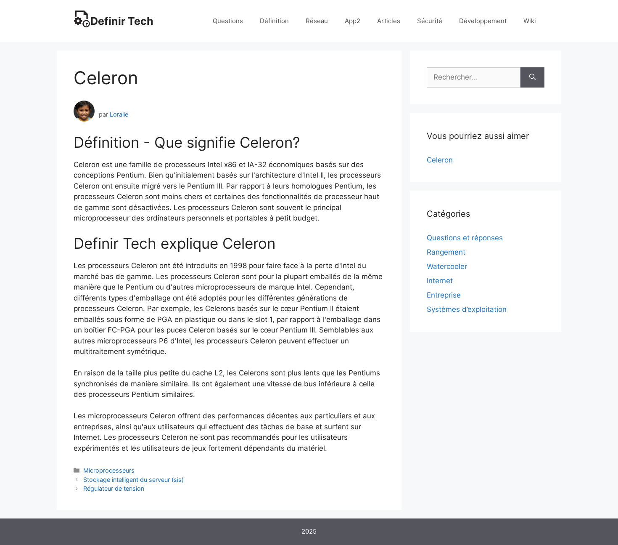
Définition (274, 21)
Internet (440, 280)
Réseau (317, 21)
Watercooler (447, 266)
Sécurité (429, 21)
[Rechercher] (532, 77)
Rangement (446, 252)
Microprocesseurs (109, 470)
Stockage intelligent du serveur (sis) (133, 479)
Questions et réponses (465, 238)
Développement (483, 21)
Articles (388, 21)
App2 (352, 21)
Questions (228, 21)
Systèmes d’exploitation (467, 309)
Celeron (440, 160)
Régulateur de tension (113, 488)
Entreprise (444, 295)
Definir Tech (121, 21)
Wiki (529, 21)
